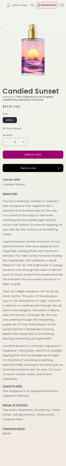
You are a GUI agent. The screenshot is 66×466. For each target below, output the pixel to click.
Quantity (8, 135)
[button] (8, 5)
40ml (9, 120)
